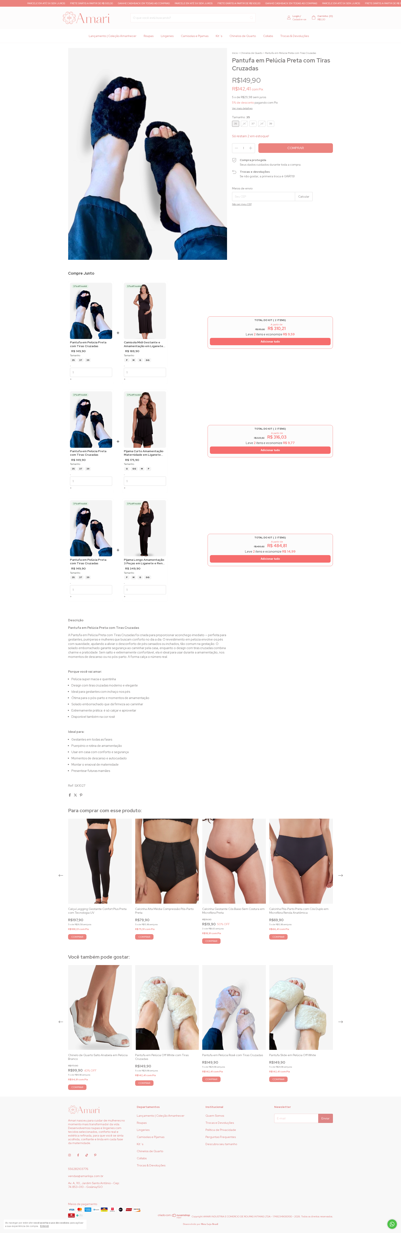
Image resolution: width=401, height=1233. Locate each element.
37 (80, 360)
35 (73, 360)
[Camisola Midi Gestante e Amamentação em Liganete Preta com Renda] (145, 311)
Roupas (149, 36)
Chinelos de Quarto (243, 36)
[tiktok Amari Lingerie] (86, 1155)
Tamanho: (241, 117)
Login (296, 16)
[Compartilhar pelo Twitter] (76, 795)
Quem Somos (215, 1116)
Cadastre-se (299, 19)
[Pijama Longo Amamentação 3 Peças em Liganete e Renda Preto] (145, 528)
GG (148, 360)
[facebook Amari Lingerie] (78, 1155)
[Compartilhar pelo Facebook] (70, 795)
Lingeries (167, 36)
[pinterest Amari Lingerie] (95, 1155)
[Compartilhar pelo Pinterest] (81, 795)
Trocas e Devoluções (220, 1123)
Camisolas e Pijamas (194, 36)
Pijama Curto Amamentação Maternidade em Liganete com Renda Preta (143, 453)
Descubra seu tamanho (221, 1144)
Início (235, 53)
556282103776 (78, 1169)
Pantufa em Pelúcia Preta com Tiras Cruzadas (88, 344)
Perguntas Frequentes (221, 1137)
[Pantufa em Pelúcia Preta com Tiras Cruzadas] (91, 311)
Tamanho (75, 355)
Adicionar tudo (270, 341)
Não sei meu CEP (242, 204)
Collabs (268, 36)
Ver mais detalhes (242, 108)
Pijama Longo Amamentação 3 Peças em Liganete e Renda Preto (145, 561)
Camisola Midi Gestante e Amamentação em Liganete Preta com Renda (143, 344)
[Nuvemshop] (174, 1217)
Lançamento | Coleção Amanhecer (112, 36)
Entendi (44, 1226)
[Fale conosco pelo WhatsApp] (392, 1224)
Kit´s (219, 36)
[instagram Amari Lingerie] (69, 1155)
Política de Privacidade (221, 1130)
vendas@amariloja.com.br (85, 1176)
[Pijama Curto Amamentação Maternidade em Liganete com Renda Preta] (145, 419)
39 (87, 360)
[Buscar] (251, 17)
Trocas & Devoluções (294, 36)
